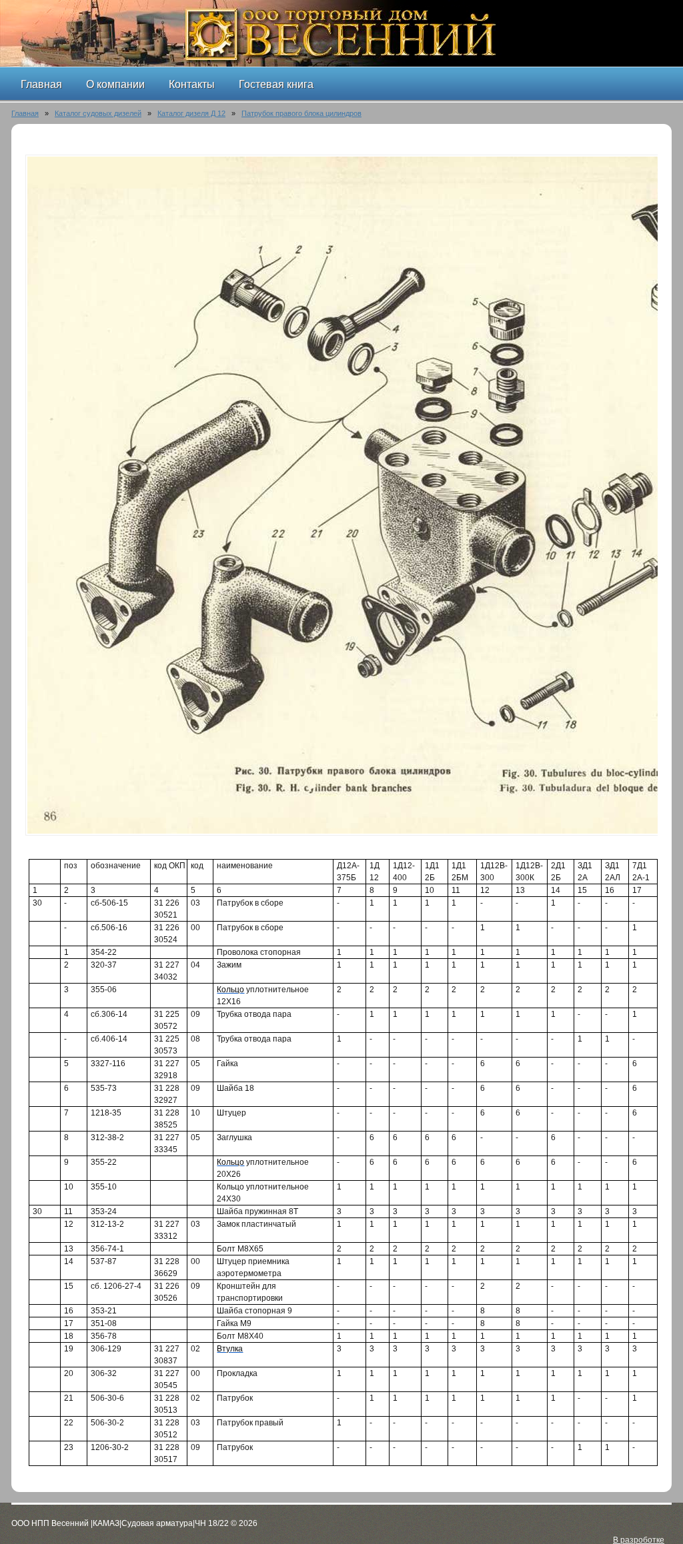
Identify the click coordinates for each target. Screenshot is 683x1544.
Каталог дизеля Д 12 (191, 113)
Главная (25, 113)
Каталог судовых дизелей (98, 113)
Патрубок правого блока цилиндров (301, 113)
